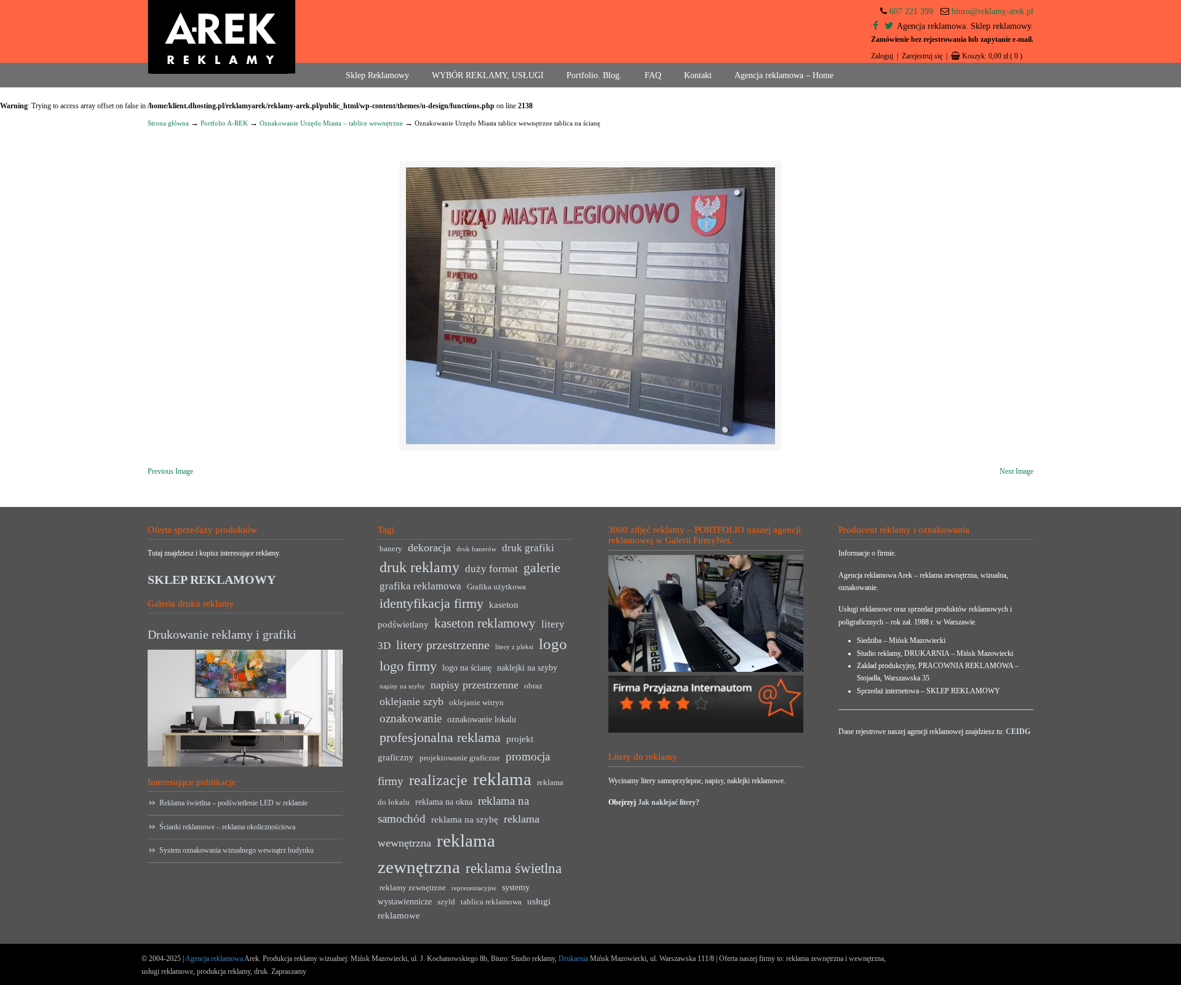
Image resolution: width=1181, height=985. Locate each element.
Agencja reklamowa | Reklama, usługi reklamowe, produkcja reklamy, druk (221, 37)
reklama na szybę (464, 819)
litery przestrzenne (443, 645)
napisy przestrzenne (475, 685)
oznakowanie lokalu (481, 719)
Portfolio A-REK (224, 123)
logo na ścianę (466, 667)
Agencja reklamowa (214, 958)
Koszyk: (992, 56)
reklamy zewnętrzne (413, 887)
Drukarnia (572, 958)
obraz (533, 686)
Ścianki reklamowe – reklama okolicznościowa (227, 827)
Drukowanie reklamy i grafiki (222, 634)
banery (391, 548)
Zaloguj (882, 56)
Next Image (1016, 471)
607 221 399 (911, 11)
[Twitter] (889, 26)
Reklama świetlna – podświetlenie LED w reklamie (233, 803)
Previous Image (170, 471)
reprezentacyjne (473, 888)
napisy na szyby (402, 686)
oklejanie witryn (476, 702)
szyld (446, 902)
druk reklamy (419, 567)
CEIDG (1018, 731)
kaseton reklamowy (485, 623)
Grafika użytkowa (496, 587)
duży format (491, 569)
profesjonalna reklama (440, 737)
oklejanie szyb (411, 701)
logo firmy (408, 666)
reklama (502, 779)
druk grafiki (528, 548)
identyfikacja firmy (431, 603)
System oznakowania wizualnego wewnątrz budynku (236, 850)
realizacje (438, 780)
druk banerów (476, 549)
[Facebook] (875, 26)
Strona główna (168, 123)
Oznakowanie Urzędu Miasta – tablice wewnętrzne (331, 123)
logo (553, 644)
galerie (541, 567)
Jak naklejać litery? (668, 802)
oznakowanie (411, 718)
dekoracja (429, 547)
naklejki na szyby (527, 667)
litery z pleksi (514, 647)
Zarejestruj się (922, 56)
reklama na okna (443, 802)
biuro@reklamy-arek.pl (992, 11)
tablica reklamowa (491, 902)
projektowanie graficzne (460, 758)
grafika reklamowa (420, 586)
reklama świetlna (514, 868)
